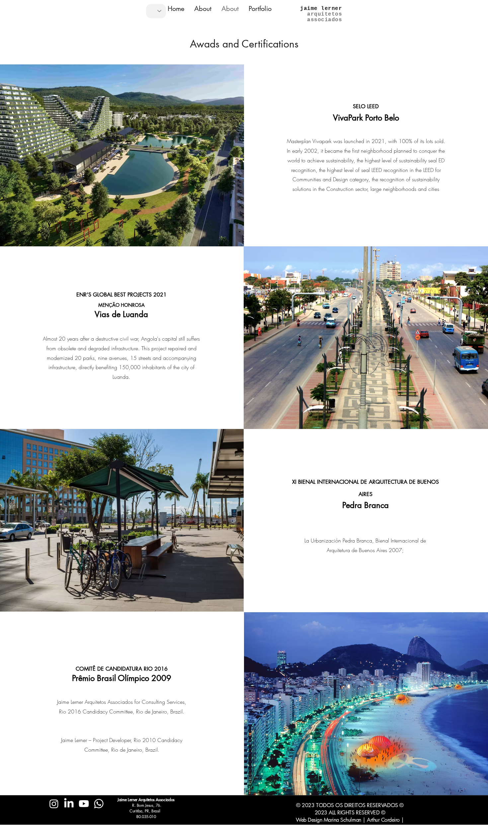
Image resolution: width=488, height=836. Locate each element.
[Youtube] (84, 803)
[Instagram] (54, 803)
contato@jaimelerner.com (76, 832)
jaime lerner (321, 9)
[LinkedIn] (69, 803)
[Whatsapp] (99, 803)
